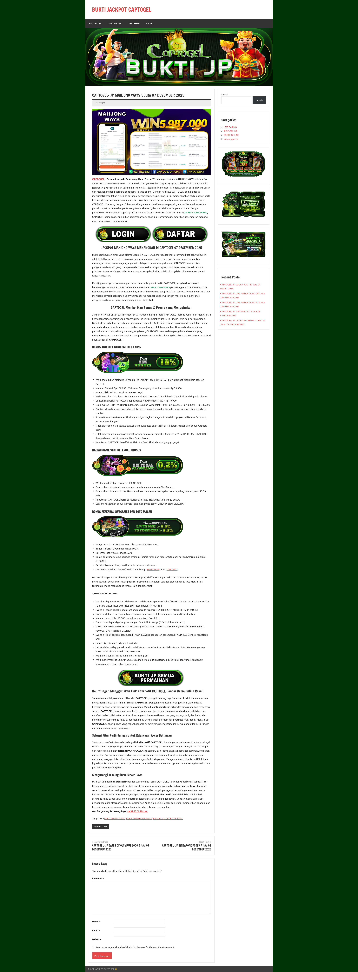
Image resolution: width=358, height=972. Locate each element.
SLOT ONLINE (95, 23)
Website (96, 939)
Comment (98, 878)
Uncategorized (231, 138)
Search (224, 94)
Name (96, 921)
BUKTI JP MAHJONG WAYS (139, 818)
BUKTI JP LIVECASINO (114, 818)
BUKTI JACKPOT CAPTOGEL (121, 9)
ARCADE (150, 23)
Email (96, 930)
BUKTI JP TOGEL (175, 818)
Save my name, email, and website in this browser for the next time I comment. (135, 947)
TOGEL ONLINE (114, 23)
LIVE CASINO (134, 23)
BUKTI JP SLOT (159, 818)
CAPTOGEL (98, 179)
